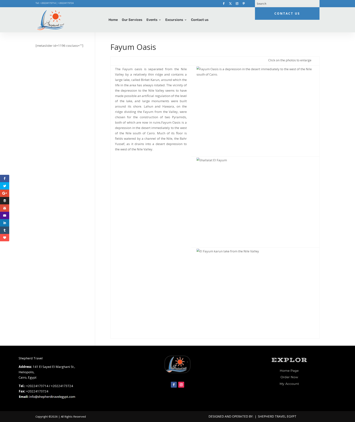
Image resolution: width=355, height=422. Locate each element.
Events (152, 20)
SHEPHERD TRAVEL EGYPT (277, 416)
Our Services (132, 20)
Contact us (200, 20)
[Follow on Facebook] (223, 3)
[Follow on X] (230, 3)
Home (113, 20)
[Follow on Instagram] (237, 3)
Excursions (174, 20)
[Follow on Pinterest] (243, 3)
